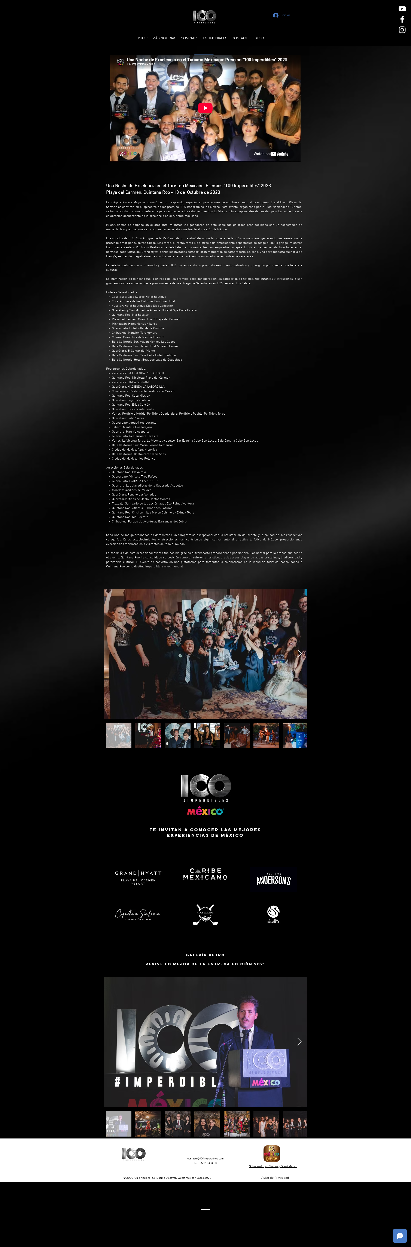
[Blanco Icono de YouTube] (402, 8)
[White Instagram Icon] (402, 29)
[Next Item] (299, 654)
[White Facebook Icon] (402, 19)
